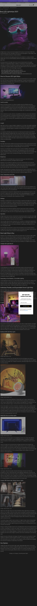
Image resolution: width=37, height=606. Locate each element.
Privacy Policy (26, 310)
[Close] (32, 293)
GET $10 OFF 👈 (26, 306)
